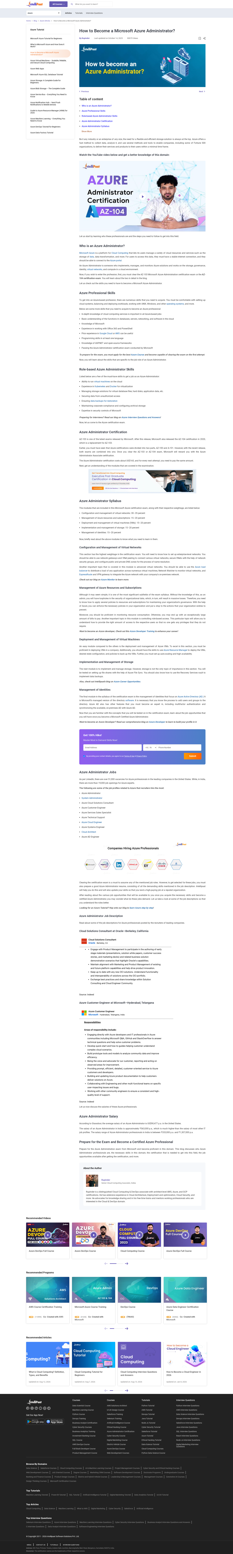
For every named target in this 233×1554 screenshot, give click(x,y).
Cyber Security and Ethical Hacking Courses (161, 1468)
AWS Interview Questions (186, 1410)
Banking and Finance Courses (38, 1477)
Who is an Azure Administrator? (97, 106)
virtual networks (94, 269)
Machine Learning (66, 1508)
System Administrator (92, 798)
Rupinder (86, 38)
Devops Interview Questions (187, 1418)
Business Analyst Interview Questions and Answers (169, 1522)
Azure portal (116, 260)
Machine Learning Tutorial (37, 1495)
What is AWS (82, 1508)
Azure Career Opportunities (127, 681)
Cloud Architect (89, 832)
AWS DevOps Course (81, 1444)
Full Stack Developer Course (83, 1449)
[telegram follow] (49, 1409)
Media (29, 1545)
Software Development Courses (127, 1472)
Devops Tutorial (148, 1414)
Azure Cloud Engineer (92, 822)
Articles (68, 13)
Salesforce (128, 1508)
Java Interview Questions (186, 1427)
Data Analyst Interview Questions (62, 1526)
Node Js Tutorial (148, 1423)
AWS (117, 333)
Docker (113, 386)
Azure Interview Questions (65, 1522)
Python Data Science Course (153, 1453)
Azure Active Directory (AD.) (191, 696)
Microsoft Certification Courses (63, 1481)
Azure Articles (45, 21)
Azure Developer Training (142, 631)
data (92, 256)
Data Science (31, 1468)
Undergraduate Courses (174, 1472)
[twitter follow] (32, 1409)
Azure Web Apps (37, 69)
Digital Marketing (98, 1508)
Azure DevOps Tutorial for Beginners (45, 127)
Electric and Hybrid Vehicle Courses (92, 1477)
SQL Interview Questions (186, 1431)
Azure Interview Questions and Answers (140, 417)
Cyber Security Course (116, 1436)
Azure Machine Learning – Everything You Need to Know (47, 120)
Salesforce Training (115, 1414)
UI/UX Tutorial (162, 1495)
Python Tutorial (148, 1406)
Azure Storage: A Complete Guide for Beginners (45, 81)
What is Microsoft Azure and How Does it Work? (47, 45)
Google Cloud (106, 333)
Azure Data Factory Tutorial (41, 133)
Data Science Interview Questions (190, 1414)
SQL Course (77, 1440)
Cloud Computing (120, 253)
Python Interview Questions (187, 1406)
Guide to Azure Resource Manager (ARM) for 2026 (48, 112)
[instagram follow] (45, 1409)
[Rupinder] (92, 1180)
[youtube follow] (41, 1409)
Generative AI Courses (175, 1477)
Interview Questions (94, 13)
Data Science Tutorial (150, 1444)
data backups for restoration (103, 401)
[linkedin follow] (37, 1409)
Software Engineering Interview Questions (96, 1526)
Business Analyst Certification (84, 1423)
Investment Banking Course (83, 1436)
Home (28, 21)
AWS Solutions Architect (117, 1406)
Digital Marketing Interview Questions (187, 1445)
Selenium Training (114, 1418)
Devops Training (79, 1418)
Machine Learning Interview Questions (96, 1522)
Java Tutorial (147, 1418)
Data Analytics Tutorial (143, 1495)
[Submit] (71, 4)
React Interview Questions (187, 1436)
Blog (35, 21)
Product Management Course (84, 1453)
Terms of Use (129, 756)
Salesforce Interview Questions (189, 1423)
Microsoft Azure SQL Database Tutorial (46, 74)
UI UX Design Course (115, 1410)
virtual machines (102, 381)
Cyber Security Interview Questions (129, 1522)
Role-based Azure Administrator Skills (99, 116)
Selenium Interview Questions (38, 1522)
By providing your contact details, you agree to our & (116, 756)
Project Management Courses (127, 1468)
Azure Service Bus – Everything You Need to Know (48, 95)
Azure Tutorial (147, 1436)
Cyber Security (115, 1508)
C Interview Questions (35, 1526)
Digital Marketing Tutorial (120, 1495)
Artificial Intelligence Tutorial (94, 1495)
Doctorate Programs (152, 1472)
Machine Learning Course (83, 1410)
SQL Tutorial (74, 1495)
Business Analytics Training (83, 1431)
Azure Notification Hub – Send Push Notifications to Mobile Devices (45, 103)
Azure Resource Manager (175, 650)
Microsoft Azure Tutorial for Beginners (46, 38)
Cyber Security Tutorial (151, 1427)
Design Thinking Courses (36, 1481)
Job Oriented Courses (61, 1472)
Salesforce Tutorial (149, 1431)
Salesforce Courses (48, 1468)
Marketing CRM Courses (100, 1472)
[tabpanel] (47, 1241)
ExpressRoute (85, 574)
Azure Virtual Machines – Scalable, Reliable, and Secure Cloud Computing (48, 61)
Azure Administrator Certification (97, 121)
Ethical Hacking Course (116, 1427)
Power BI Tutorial (58, 1495)
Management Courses (153, 1477)
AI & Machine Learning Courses (98, 1468)
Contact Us (40, 1545)
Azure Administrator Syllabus (95, 126)
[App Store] (54, 1421)
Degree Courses (80, 1472)
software (129, 700)
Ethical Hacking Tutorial (151, 1440)
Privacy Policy (141, 756)
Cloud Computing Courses (152, 1449)
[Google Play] (35, 1421)
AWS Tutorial (147, 1410)
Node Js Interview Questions (188, 1440)
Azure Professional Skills (93, 111)
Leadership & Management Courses (126, 1477)
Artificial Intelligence (144, 1508)
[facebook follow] (28, 1409)
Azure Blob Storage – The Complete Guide (47, 88)
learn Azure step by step (141, 908)
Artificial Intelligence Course (118, 1423)
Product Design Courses (64, 1477)
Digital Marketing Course (117, 1440)
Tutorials (79, 13)
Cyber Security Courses (82, 1427)
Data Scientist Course (81, 1406)
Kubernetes (100, 386)
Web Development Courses (118, 1453)
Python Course (78, 1414)
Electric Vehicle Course (116, 1444)
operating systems (175, 304)
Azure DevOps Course (116, 1449)
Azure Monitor (108, 579)
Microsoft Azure (87, 253)
